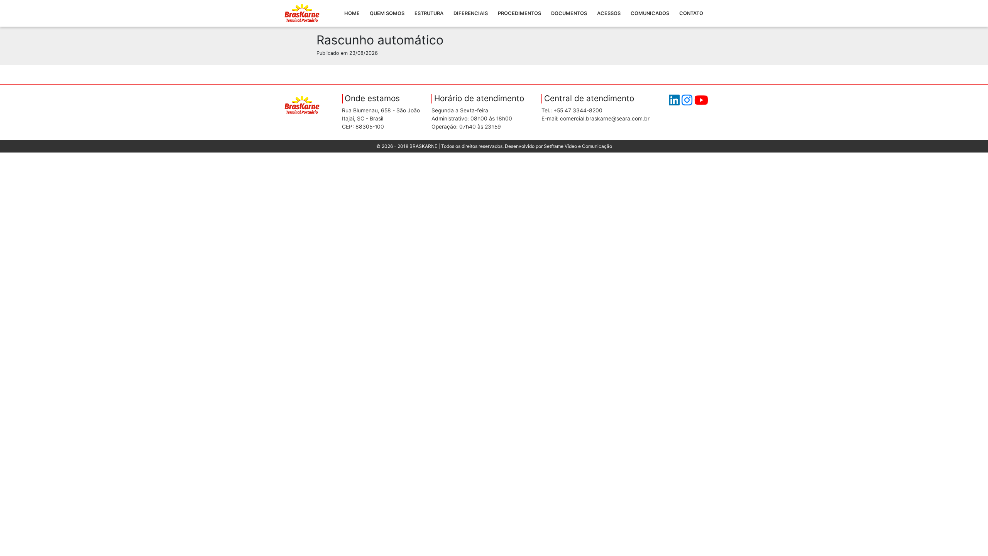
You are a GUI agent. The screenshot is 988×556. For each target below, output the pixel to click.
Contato (691, 13)
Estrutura (428, 13)
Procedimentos (519, 13)
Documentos (569, 13)
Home (352, 13)
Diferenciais (470, 13)
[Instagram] (688, 102)
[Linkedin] (675, 102)
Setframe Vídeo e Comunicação (578, 146)
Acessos (609, 13)
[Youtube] (701, 102)
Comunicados (650, 13)
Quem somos (387, 13)
